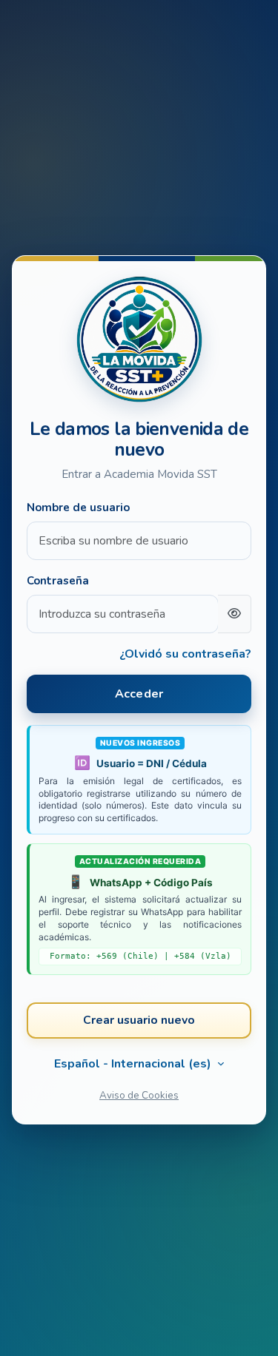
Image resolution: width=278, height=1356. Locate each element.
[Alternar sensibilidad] (234, 614)
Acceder (139, 694)
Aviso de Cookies (139, 1095)
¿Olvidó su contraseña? (185, 654)
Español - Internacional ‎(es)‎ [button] (134, 1064)
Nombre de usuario (78, 507)
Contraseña (58, 580)
